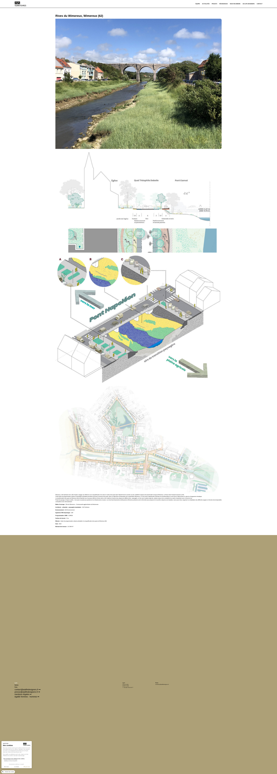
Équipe (197, 3)
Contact (259, 3)
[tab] (39, 683)
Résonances (223, 3)
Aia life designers (249, 3)
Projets (214, 3)
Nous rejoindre (235, 3)
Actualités (206, 3)
